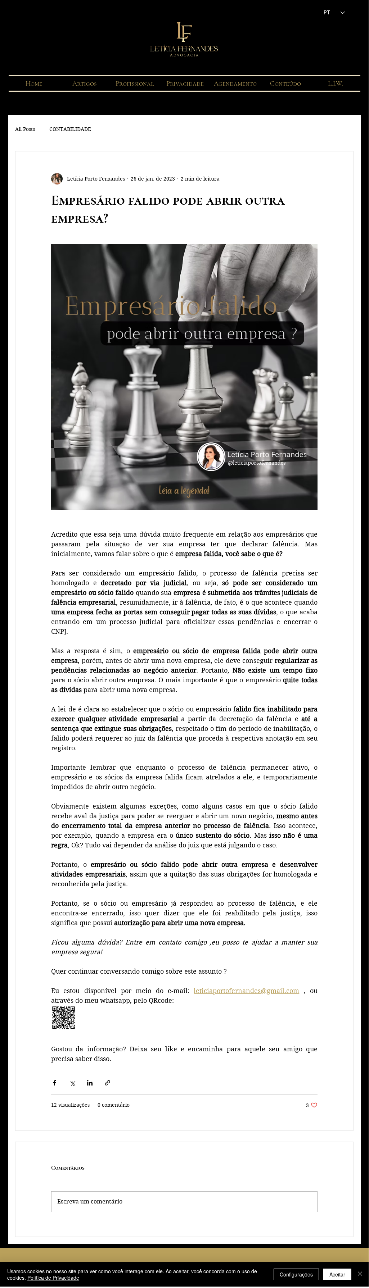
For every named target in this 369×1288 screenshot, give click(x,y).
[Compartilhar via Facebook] (54, 1082)
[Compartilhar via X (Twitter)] (72, 1082)
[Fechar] (360, 1274)
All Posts (25, 129)
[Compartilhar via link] (107, 1082)
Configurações (296, 1274)
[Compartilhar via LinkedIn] (89, 1082)
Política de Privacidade (53, 1277)
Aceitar (337, 1274)
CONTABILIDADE (70, 129)
